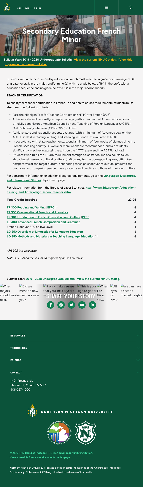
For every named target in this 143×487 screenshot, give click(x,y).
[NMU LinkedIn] (92, 305)
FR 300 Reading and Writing (26, 207)
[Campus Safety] (85, 432)
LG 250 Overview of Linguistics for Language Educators (45, 231)
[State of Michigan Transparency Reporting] (59, 432)
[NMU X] (71, 305)
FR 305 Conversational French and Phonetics (37, 212)
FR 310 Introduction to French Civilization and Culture (43, 217)
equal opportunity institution (75, 452)
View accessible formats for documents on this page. (40, 457)
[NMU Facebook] (50, 305)
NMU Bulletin (29, 8)
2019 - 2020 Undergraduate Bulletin (47, 59)
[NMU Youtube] (82, 305)
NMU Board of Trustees (31, 452)
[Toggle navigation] (106, 7)
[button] (131, 7)
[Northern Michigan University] (7, 7)
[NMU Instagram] (61, 305)
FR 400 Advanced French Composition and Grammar (43, 222)
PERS (85, 217)
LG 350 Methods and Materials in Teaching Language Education (50, 236)
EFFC (51, 207)
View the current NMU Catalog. (95, 59)
